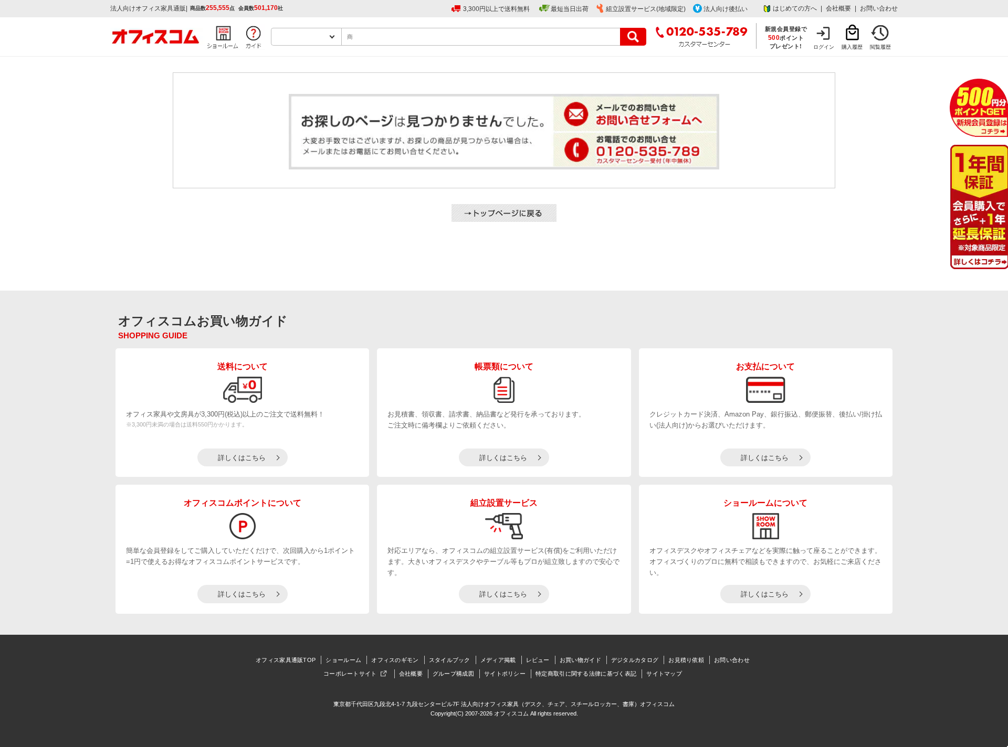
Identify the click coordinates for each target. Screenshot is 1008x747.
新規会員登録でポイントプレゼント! (786, 37)
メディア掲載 (498, 660)
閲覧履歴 (880, 47)
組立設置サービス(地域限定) (646, 9)
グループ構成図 (453, 673)
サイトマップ (664, 673)
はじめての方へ (795, 8)
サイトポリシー (505, 673)
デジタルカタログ (634, 660)
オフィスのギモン (394, 660)
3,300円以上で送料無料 (496, 9)
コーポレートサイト (350, 673)
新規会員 (979, 108)
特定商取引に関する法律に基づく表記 (586, 673)
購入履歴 (852, 47)
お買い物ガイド (580, 660)
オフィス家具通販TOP (286, 660)
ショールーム (343, 660)
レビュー (538, 660)
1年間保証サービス (978, 207)
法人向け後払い (726, 9)
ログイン (823, 47)
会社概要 (838, 8)
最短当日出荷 (570, 9)
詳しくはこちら (242, 458)
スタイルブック (449, 660)
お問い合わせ (879, 8)
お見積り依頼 (686, 660)
